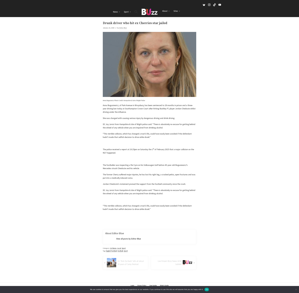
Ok (207, 289)
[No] (296, 289)
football (120, 251)
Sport (124, 248)
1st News (113, 248)
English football (111, 251)
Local (119, 248)
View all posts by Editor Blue (128, 238)
